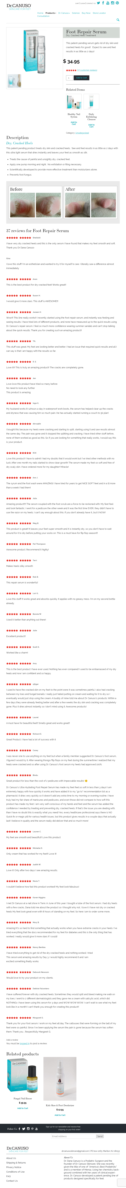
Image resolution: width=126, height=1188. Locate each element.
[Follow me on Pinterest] (117, 3)
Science (76, 13)
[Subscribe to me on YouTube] (108, 3)
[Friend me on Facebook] (103, 3)
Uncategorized (82, 133)
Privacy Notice (13, 1167)
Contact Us (91, 3)
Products (50, 13)
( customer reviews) (87, 70)
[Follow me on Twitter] (98, 3)
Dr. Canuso (63, 13)
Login (83, 3)
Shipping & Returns (16, 1162)
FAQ (8, 1176)
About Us (11, 1158)
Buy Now (86, 13)
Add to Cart (81, 78)
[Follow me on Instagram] (112, 3)
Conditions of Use (15, 1171)
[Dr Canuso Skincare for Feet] (19, 6)
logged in (25, 1043)
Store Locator (99, 13)
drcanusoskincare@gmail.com (75, 1151)
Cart (77, 3)
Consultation (43, 16)
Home (40, 13)
